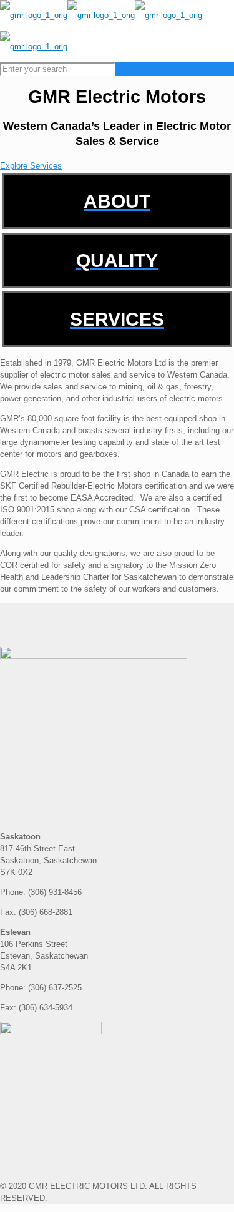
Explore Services (31, 165)
